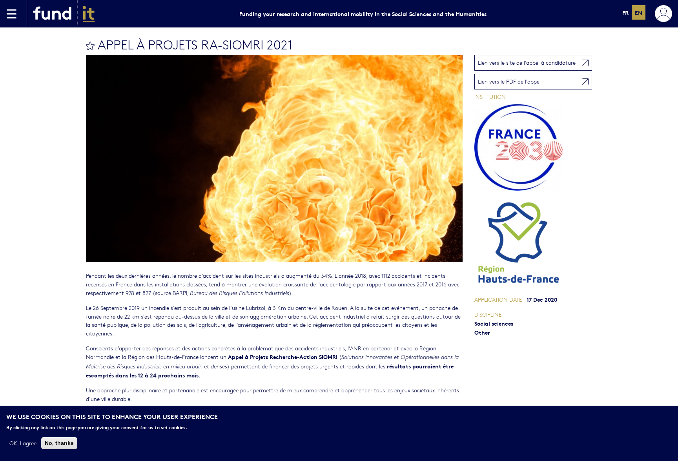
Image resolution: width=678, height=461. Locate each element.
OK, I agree (22, 442)
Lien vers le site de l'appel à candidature (527, 62)
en (638, 12)
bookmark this (90, 46)
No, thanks (59, 442)
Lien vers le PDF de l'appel (509, 81)
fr (625, 12)
